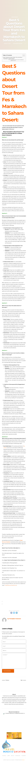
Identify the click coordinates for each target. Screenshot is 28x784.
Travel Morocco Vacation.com (11, 585)
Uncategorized (14, 17)
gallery (8, 755)
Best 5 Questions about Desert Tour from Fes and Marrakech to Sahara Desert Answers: (17, 60)
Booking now (17, 755)
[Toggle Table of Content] (23, 55)
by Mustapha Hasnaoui (17, 43)
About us (12, 755)
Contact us (4, 755)
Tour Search (23, 755)
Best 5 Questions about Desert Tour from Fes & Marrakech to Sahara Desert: (12, 58)
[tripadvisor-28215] (14, 721)
